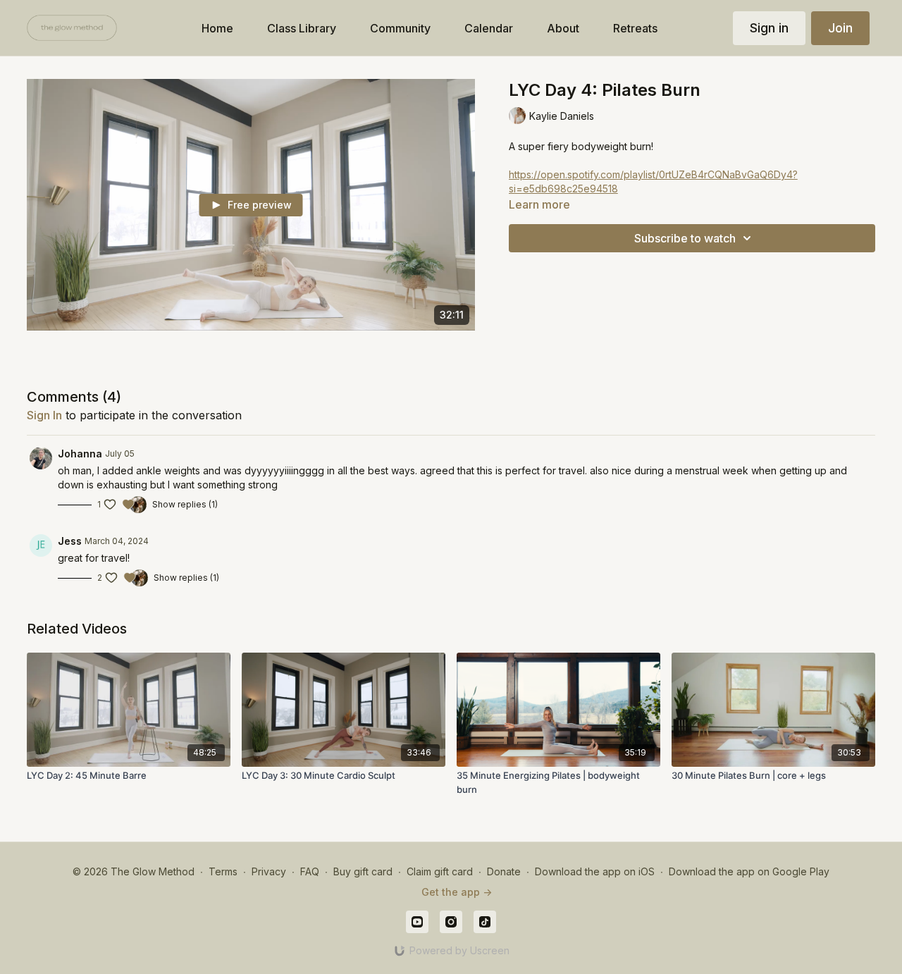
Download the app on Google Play (749, 871)
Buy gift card (363, 871)
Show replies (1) (185, 504)
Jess (70, 541)
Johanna (80, 454)
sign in (44, 415)
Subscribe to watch (685, 238)
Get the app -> (456, 892)
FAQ (309, 871)
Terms (223, 871)
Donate (504, 871)
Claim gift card (440, 871)
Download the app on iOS (595, 871)
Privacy (269, 871)
